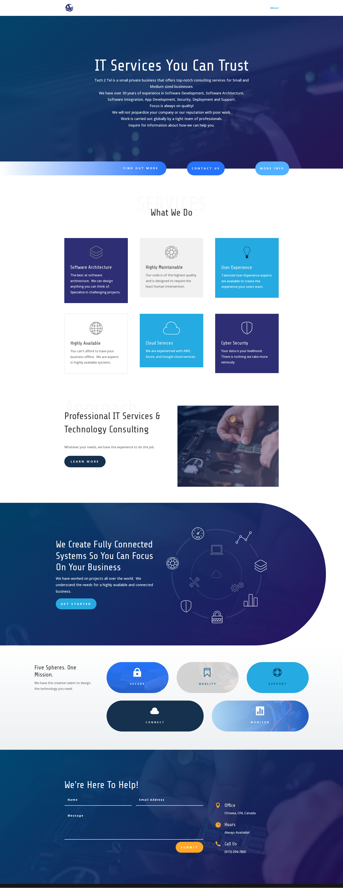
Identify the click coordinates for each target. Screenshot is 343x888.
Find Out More (140, 168)
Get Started (76, 604)
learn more (85, 461)
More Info (272, 168)
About (274, 8)
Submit (189, 847)
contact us (206, 168)
